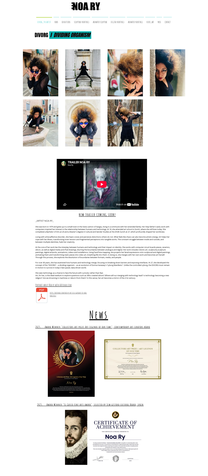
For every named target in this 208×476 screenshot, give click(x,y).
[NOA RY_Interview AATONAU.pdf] (41, 296)
